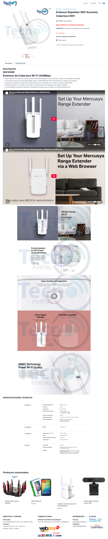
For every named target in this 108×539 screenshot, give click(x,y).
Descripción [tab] (8, 63)
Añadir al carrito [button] (37, 508)
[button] (49, 8)
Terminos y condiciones (61, 522)
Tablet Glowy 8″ (36, 501)
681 (84, 526)
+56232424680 (78, 526)
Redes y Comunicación (66, 9)
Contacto (93, 3)
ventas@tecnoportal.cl (80, 522)
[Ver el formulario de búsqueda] (99, 3)
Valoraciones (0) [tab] (20, 63)
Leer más (8, 508)
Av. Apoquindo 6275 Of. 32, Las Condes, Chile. (18, 522)
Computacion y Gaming (67, 44)
